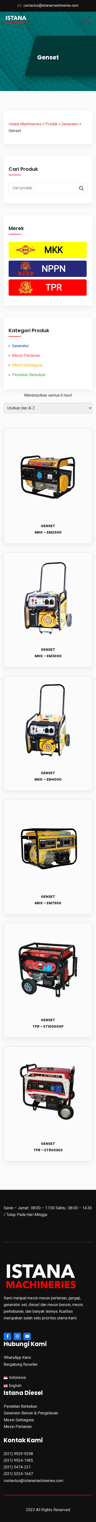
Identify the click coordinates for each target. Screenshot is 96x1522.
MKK (53, 250)
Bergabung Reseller (21, 1364)
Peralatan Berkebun (29, 374)
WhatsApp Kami (17, 1357)
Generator (20, 346)
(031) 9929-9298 (18, 1453)
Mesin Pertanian (26, 355)
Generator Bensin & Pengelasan (31, 1413)
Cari (82, 188)
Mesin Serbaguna (27, 365)
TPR (54, 287)
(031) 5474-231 (17, 1467)
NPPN (54, 269)
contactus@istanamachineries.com (51, 5)
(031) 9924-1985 (18, 1460)
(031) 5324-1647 (18, 1473)
